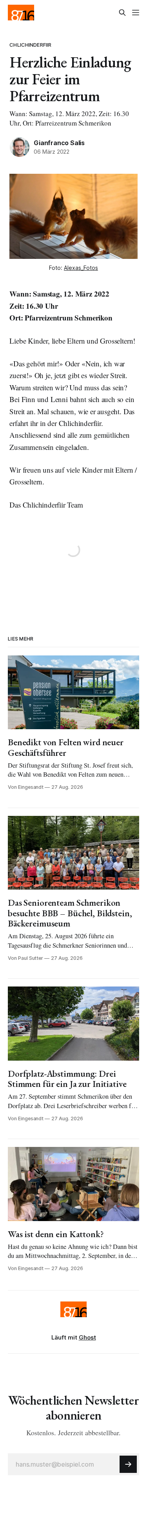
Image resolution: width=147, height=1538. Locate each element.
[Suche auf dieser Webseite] (122, 12)
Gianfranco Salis (59, 143)
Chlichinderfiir (30, 45)
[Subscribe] (128, 1464)
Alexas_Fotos (81, 267)
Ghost (87, 1337)
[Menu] (135, 12)
